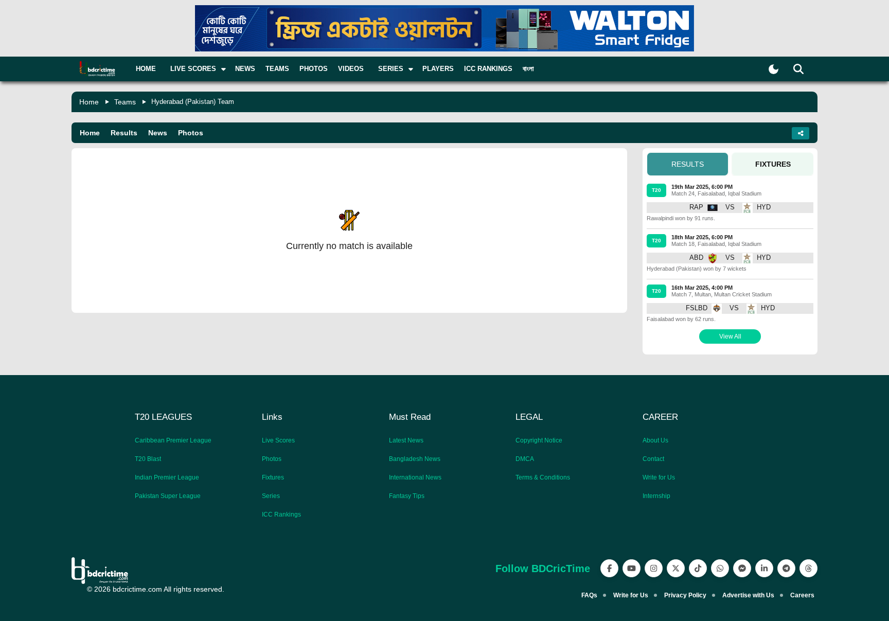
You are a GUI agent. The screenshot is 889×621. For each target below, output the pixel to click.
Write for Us (659, 477)
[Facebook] (609, 568)
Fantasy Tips (406, 496)
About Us (655, 440)
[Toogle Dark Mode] (773, 69)
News (245, 69)
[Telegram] (786, 568)
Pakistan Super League (168, 496)
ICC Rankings (488, 69)
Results (124, 133)
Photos (313, 69)
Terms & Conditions (542, 477)
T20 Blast (148, 459)
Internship (656, 496)
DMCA (524, 459)
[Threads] (808, 568)
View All (730, 336)
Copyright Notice (538, 440)
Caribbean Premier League (173, 440)
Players (438, 69)
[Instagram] (654, 568)
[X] (676, 568)
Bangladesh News (414, 459)
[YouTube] (632, 568)
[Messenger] (742, 568)
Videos (351, 69)
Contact (653, 459)
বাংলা (528, 69)
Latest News (406, 440)
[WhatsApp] (720, 568)
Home (146, 69)
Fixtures (273, 477)
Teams (277, 69)
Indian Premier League (167, 477)
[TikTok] (698, 568)
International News (415, 477)
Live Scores (278, 440)
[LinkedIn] (764, 568)
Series (271, 496)
